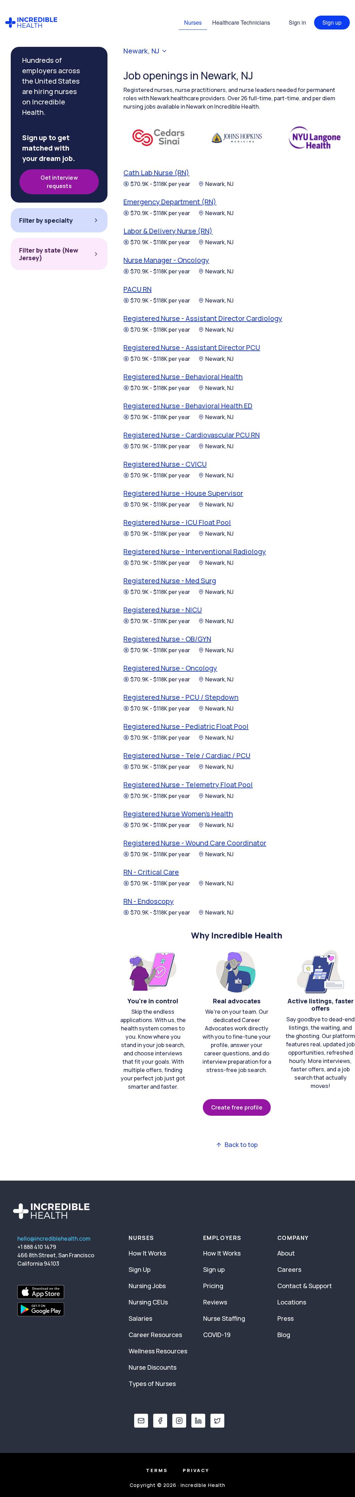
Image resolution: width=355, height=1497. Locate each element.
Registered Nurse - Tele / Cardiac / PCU (186, 755)
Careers (289, 1269)
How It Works (147, 1253)
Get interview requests (59, 182)
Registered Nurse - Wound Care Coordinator (194, 843)
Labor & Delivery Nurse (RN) (168, 231)
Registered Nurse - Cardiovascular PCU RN (191, 435)
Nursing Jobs (147, 1286)
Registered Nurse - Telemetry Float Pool (188, 784)
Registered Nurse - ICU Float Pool (177, 522)
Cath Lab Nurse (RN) (156, 172)
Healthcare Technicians (241, 22)
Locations (291, 1302)
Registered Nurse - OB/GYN (167, 639)
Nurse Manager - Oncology (166, 260)
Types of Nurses (152, 1383)
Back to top (241, 1145)
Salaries (140, 1318)
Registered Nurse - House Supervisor (183, 493)
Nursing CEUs (148, 1302)
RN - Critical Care (151, 872)
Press (285, 1318)
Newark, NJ (219, 184)
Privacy (196, 1470)
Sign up (331, 22)
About (286, 1253)
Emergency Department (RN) (169, 201)
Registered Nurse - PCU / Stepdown (181, 697)
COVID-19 (217, 1334)
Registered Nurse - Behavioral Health (183, 376)
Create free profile (236, 1107)
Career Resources (155, 1334)
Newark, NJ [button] (141, 51)
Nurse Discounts (152, 1367)
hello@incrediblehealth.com (53, 1238)
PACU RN (137, 289)
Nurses (193, 22)
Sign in (297, 22)
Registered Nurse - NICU (162, 609)
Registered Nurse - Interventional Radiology (194, 551)
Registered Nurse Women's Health (178, 813)
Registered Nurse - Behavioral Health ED (187, 405)
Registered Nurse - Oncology (170, 668)
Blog (283, 1334)
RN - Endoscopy (148, 901)
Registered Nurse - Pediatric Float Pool (186, 726)
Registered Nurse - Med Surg (169, 580)
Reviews (215, 1302)
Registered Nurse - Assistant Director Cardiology (202, 318)
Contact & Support (304, 1286)
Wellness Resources (158, 1351)
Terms (157, 1470)
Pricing (213, 1286)
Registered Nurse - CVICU (165, 464)
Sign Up (139, 1269)
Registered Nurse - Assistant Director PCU (191, 347)
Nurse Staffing (224, 1318)
